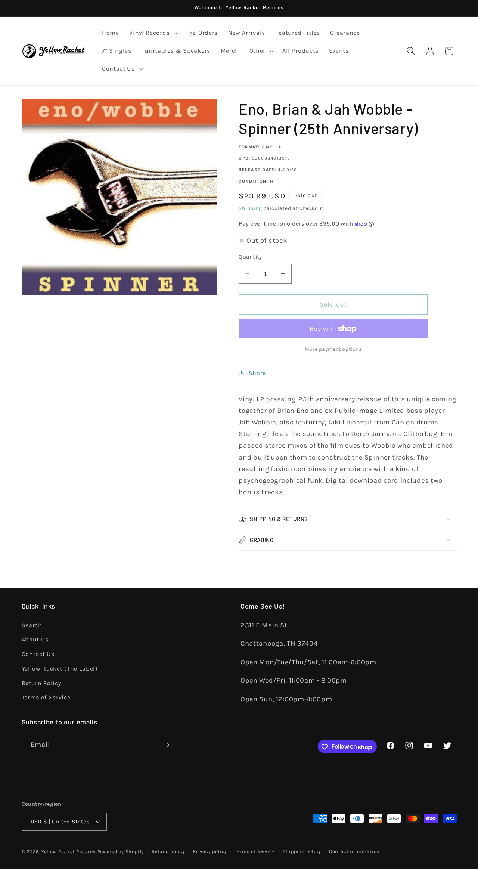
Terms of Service (46, 697)
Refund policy (168, 851)
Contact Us (38, 654)
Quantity (250, 256)
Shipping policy (302, 851)
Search (32, 624)
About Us (35, 639)
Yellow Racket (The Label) (60, 668)
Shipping (250, 208)
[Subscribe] (166, 745)
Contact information (354, 851)
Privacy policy (210, 851)
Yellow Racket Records (68, 851)
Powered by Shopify (120, 851)
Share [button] (257, 373)
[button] (152, 33)
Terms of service (254, 851)
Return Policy (41, 682)
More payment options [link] (333, 349)
